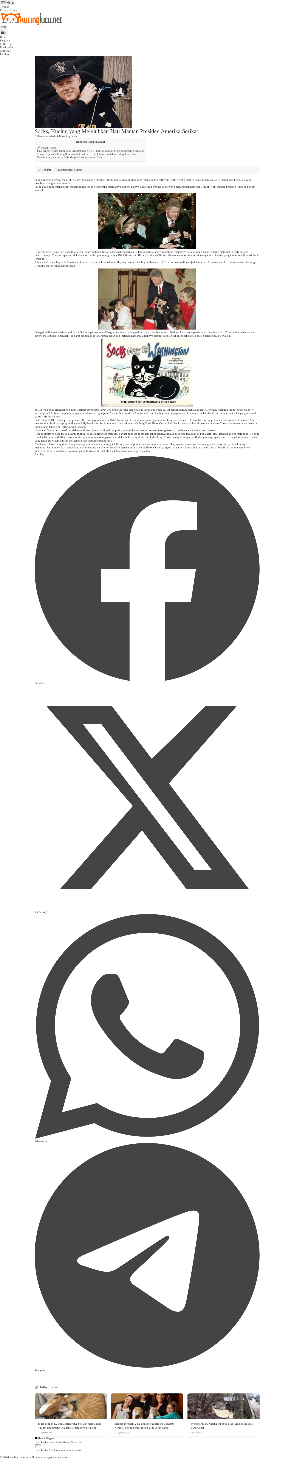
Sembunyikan (96, 141)
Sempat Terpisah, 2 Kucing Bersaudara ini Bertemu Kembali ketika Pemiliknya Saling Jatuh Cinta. (87, 154)
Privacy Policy (8, 10)
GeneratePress (61, 1457)
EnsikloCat (6, 47)
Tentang (4, 6)
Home (3, 37)
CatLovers (6, 44)
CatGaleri (5, 50)
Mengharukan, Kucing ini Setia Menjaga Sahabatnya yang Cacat (69, 157)
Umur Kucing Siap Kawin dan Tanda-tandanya (58, 1450)
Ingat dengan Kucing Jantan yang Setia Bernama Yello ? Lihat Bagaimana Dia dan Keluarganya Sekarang (90, 150)
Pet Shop (5, 54)
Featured (5, 40)
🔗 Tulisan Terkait (46, 147)
